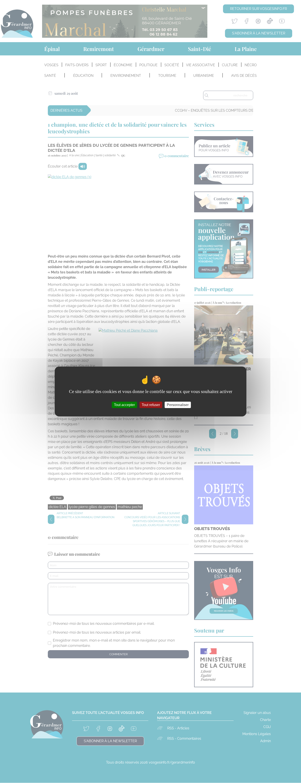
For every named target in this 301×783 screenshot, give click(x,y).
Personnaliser (178, 405)
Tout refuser (151, 405)
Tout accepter (124, 405)
